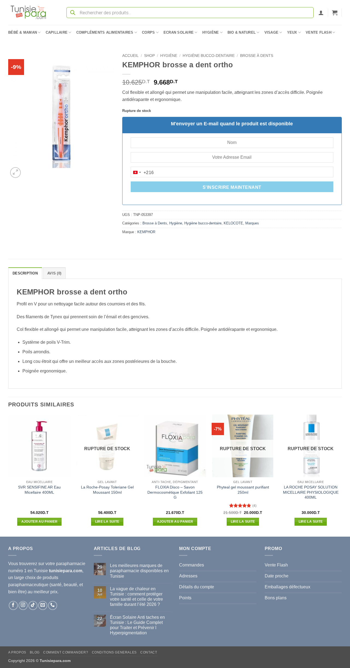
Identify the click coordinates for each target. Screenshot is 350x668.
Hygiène (210, 32)
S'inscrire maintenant (232, 187)
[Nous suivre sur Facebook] (13, 605)
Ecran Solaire (179, 32)
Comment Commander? (65, 652)
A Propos (17, 652)
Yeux (292, 32)
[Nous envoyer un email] (42, 605)
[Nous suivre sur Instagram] (23, 605)
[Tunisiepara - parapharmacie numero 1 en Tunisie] (31, 12)
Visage (271, 32)
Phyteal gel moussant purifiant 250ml (243, 490)
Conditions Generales (114, 652)
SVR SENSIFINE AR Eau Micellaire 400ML (39, 490)
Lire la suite (107, 521)
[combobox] (142, 172)
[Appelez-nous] (52, 605)
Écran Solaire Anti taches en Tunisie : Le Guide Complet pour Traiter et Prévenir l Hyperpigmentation (137, 625)
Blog (34, 652)
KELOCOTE (233, 223)
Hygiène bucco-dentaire (209, 56)
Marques (252, 223)
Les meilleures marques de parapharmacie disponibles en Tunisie (139, 570)
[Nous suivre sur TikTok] (32, 605)
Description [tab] (25, 273)
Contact (148, 652)
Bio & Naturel (242, 32)
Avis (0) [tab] (54, 273)
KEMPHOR (146, 232)
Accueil (130, 56)
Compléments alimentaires (104, 32)
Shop (149, 56)
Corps (148, 32)
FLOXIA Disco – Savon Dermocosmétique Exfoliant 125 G (175, 492)
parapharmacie (70, 563)
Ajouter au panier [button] (39, 521)
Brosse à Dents (256, 56)
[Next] (341, 475)
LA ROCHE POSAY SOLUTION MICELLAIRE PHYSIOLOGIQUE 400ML (311, 492)
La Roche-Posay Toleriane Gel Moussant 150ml (107, 490)
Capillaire (57, 32)
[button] (321, 13)
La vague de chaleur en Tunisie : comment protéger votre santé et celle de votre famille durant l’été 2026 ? (136, 596)
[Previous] (8, 475)
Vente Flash (318, 32)
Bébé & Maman (22, 32)
